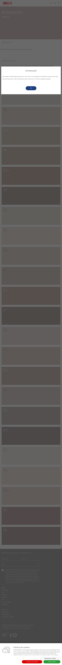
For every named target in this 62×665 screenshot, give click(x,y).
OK (31, 88)
